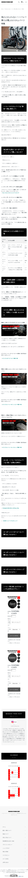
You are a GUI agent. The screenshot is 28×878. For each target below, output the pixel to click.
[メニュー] (26, 2)
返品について (5, 834)
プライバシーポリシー (7, 844)
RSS (4, 851)
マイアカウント (6, 855)
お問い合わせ (5, 862)
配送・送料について (7, 830)
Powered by (7, 875)
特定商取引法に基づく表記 (8, 841)
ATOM (6, 851)
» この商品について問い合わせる (14, 642)
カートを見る (5, 858)
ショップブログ (6, 848)
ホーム (2, 8)
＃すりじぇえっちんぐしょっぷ (15, 728)
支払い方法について (7, 837)
